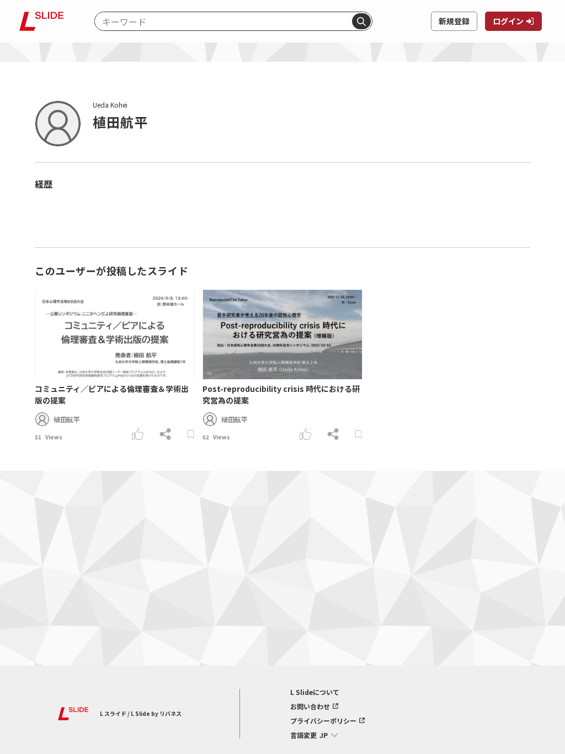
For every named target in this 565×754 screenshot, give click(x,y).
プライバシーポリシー (323, 721)
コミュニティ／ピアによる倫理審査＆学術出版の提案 (112, 394)
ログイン (508, 20)
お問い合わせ (310, 706)
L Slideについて (314, 692)
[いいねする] (137, 434)
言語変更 (303, 735)
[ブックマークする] (190, 434)
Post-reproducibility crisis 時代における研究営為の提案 (281, 394)
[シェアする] (165, 434)
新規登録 (454, 20)
